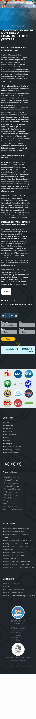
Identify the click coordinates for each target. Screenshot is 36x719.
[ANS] (18, 374)
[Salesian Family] (7, 383)
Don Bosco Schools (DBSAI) (14, 531)
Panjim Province (10, 501)
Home (6, 423)
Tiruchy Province (10, 507)
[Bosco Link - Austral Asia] (28, 393)
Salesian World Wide (12, 584)
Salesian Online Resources (14, 593)
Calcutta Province (11, 492)
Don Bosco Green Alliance (14, 590)
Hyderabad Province (12, 489)
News (6, 438)
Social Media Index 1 (12, 453)
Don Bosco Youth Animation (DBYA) (17, 529)
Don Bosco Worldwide (12, 447)
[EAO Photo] (7, 402)
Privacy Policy (9, 666)
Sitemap (29, 666)
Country (22, 329)
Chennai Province (11, 480)
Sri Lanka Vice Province (13, 510)
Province (4, 322)
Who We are (9, 426)
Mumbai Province (11, 495)
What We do (9, 429)
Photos (7, 441)
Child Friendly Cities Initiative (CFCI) (17, 540)
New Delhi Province (11, 498)
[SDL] (28, 374)
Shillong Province (11, 504)
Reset (8, 339)
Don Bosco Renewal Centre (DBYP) (17, 561)
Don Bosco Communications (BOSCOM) (19, 567)
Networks (8, 432)
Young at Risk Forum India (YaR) (16, 543)
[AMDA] (18, 393)
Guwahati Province (11, 486)
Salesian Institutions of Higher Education (19, 596)
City (20, 322)
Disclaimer (20, 666)
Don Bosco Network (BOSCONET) (17, 564)
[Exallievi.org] (7, 393)
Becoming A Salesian (12, 450)
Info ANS (7, 587)
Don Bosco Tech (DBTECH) (14, 552)
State (3, 329)
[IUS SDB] (18, 402)
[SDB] (7, 374)
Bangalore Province (11, 477)
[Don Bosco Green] (28, 402)
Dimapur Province (11, 483)
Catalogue (8, 444)
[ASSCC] (28, 383)
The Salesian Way (10, 435)
